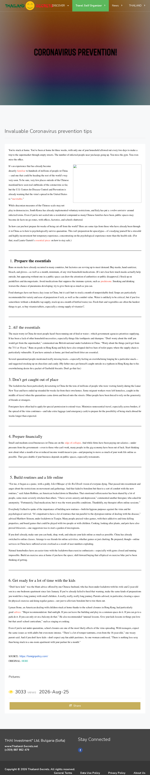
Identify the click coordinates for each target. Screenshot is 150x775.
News (115, 5)
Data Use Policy (90, 773)
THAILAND (135, 5)
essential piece (42, 240)
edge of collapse (73, 442)
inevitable (17, 198)
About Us (139, 773)
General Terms (63, 773)
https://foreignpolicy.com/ (34, 656)
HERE (25, 661)
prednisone (106, 281)
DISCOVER (58, 5)
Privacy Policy (116, 773)
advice (17, 612)
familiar (21, 170)
